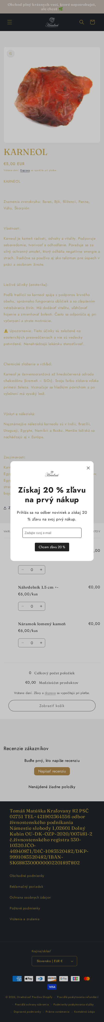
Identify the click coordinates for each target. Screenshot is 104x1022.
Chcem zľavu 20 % (52, 547)
